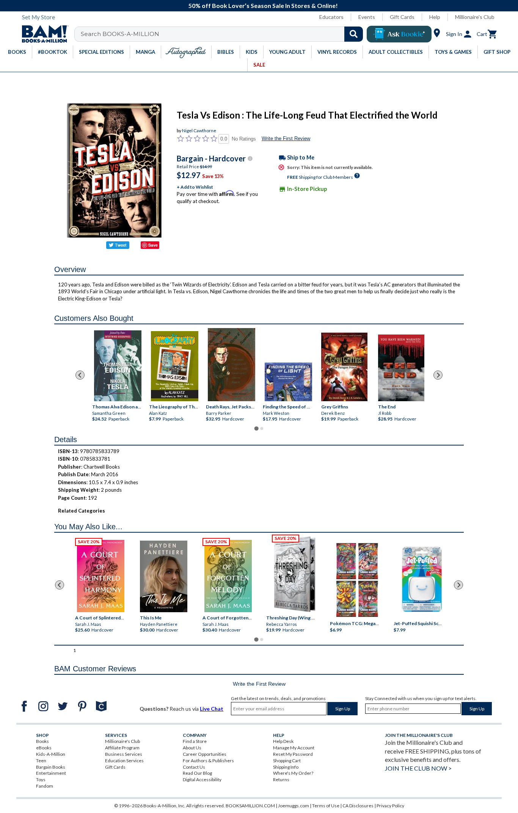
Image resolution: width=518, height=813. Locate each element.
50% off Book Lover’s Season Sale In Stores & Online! (263, 5)
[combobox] (223, 34)
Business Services (123, 754)
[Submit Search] (353, 34)
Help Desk (283, 741)
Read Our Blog (197, 773)
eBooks (44, 747)
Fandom (44, 786)
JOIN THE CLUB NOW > (418, 768)
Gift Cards (402, 17)
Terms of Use (325, 805)
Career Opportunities (204, 754)
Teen (41, 760)
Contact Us (194, 767)
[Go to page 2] (261, 428)
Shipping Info (285, 767)
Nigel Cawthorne (199, 130)
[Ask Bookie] (399, 34)
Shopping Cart (287, 760)
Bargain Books (50, 767)
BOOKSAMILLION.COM (250, 805)
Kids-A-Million (50, 754)
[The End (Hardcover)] (401, 368)
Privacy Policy (390, 805)
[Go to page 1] (256, 428)
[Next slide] (438, 375)
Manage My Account (293, 747)
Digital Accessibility (202, 779)
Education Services (124, 760)
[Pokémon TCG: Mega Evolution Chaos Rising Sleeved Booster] (356, 580)
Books (42, 741)
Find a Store (195, 741)
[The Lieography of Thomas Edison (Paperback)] (174, 366)
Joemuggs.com (293, 805)
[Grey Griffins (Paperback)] (344, 367)
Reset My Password (293, 754)
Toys (41, 779)
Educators (331, 17)
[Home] (42, 34)
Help (434, 17)
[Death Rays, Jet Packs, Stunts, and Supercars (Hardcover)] (231, 364)
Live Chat (211, 708)
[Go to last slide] (80, 375)
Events (366, 17)
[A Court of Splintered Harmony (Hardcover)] (100, 576)
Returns (281, 779)
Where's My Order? (293, 773)
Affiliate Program (122, 747)
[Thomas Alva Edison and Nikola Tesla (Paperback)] (117, 365)
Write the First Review (286, 138)
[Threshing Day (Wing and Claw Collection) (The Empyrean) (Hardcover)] (295, 574)
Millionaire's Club (474, 17)
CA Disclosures (358, 805)
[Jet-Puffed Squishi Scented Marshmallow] (422, 580)
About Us (192, 747)
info (250, 158)
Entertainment (51, 773)
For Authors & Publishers (208, 760)
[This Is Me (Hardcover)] (163, 576)
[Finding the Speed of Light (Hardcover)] (288, 382)
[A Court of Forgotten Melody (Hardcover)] (228, 576)
